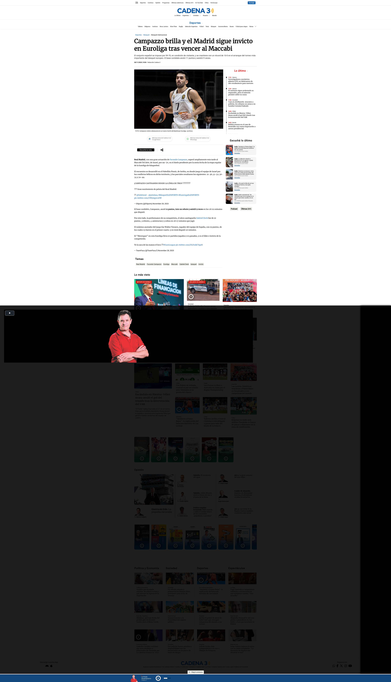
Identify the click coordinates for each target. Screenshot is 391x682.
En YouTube (199, 3)
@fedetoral (141, 195)
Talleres (140, 26)
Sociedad (235, 100)
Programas (165, 3)
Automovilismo (223, 26)
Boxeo (232, 26)
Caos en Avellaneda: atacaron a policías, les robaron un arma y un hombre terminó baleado (241, 104)
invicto (201, 264)
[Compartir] (162, 150)
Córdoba (196, 15)
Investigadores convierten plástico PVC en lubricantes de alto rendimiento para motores (240, 81)
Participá (251, 3)
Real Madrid (140, 264)
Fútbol (201, 26)
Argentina (185, 15)
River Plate (173, 26)
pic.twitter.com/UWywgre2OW (148, 198)
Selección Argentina (191, 26)
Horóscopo (213, 3)
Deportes (143, 3)
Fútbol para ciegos (241, 26)
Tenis (207, 26)
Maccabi (174, 264)
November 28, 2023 (161, 204)
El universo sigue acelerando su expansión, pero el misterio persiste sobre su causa (241, 93)
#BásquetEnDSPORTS (168, 195)
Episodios (237, 153)
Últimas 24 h (189, 3)
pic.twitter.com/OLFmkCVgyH (189, 245)
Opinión (157, 3)
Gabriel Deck (202, 218)
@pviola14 (153, 195)
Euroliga (166, 264)
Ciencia (234, 77)
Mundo (214, 15)
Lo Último (177, 15)
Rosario (205, 15)
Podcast (234, 209)
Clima (206, 3)
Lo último (240, 70)
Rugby (181, 26)
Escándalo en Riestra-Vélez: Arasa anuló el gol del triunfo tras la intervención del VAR (241, 115)
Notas (251, 26)
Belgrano (147, 26)
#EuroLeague (169, 245)
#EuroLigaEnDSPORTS (188, 195)
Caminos (150, 3)
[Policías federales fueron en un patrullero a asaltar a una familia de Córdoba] (203, 290)
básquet (194, 264)
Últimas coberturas (177, 3)
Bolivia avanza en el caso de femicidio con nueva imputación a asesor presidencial (241, 126)
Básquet (213, 26)
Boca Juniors (164, 26)
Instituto (155, 26)
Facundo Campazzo (178, 159)
